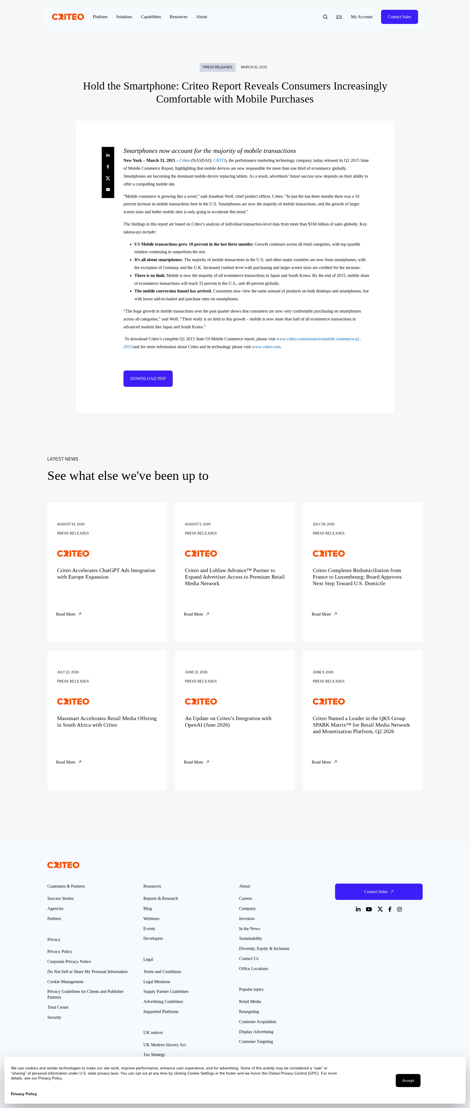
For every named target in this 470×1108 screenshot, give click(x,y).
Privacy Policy (59, 951)
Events (149, 928)
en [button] (339, 16)
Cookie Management (65, 981)
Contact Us (248, 958)
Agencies (55, 908)
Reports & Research (160, 898)
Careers (245, 898)
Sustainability (250, 938)
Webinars (151, 918)
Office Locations (253, 968)
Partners (54, 918)
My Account (361, 16)
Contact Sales (399, 16)
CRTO (219, 160)
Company (247, 908)
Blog (147, 908)
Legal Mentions (156, 981)
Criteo (185, 160)
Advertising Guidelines (163, 1001)
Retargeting (249, 1011)
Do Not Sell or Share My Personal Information (87, 971)
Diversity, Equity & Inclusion (264, 948)
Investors (247, 918)
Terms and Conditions (162, 971)
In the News (249, 928)
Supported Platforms (160, 1011)
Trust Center (58, 1007)
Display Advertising (256, 1031)
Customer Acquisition (257, 1021)
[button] (325, 17)
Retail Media (250, 1001)
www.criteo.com (266, 346)
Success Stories (60, 898)
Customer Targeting (256, 1041)
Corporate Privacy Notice (69, 961)
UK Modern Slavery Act (164, 1044)
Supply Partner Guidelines (165, 991)
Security (54, 1017)
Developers (153, 938)
